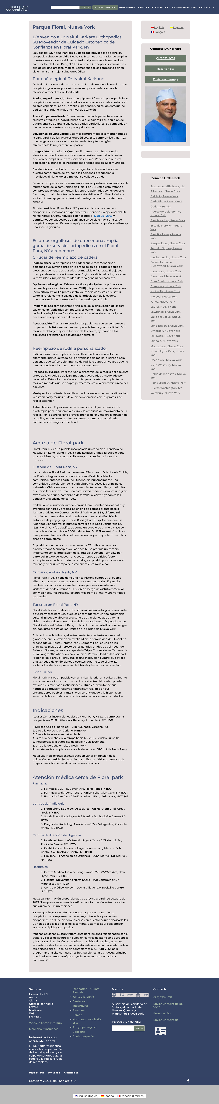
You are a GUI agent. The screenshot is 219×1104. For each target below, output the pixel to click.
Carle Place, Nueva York (166, 201)
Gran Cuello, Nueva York (166, 281)
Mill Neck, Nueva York (165, 336)
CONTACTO (206, 7)
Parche (77, 1015)
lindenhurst (80, 1005)
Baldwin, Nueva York (164, 196)
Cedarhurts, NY (160, 206)
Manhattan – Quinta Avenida (86, 990)
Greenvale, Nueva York (165, 286)
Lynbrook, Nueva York (165, 330)
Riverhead (79, 1010)
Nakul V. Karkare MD (127, 7)
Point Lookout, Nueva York (168, 382)
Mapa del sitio (36, 1072)
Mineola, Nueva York (164, 341)
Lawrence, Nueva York (165, 311)
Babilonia (79, 1031)
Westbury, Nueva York (165, 393)
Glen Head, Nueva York (166, 276)
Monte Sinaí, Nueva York (166, 346)
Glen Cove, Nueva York (165, 271)
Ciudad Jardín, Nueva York (168, 257)
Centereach (80, 1001)
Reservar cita (165, 68)
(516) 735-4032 (165, 58)
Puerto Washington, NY (166, 388)
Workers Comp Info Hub (45, 1023)
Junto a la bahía (83, 996)
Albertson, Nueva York (165, 191)
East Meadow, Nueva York (167, 220)
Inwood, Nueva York (163, 296)
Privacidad (54, 1072)
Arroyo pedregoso (84, 1027)
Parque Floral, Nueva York (167, 243)
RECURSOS (165, 7)
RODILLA (152, 7)
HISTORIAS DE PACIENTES (185, 7)
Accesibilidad (71, 1072)
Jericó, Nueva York (162, 301)
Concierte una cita (105, 7)
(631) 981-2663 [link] (103, 215)
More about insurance (43, 1029)
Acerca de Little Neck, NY (167, 186)
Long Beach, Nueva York (167, 325)
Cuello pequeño (83, 1036)
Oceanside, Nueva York (166, 360)
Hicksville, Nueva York (165, 291)
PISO (142, 7)
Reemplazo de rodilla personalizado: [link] (70, 348)
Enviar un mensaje (165, 79)
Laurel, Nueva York (163, 306)
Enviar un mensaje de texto (168, 1005)
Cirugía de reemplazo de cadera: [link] (65, 257)
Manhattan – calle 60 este (87, 1021)
